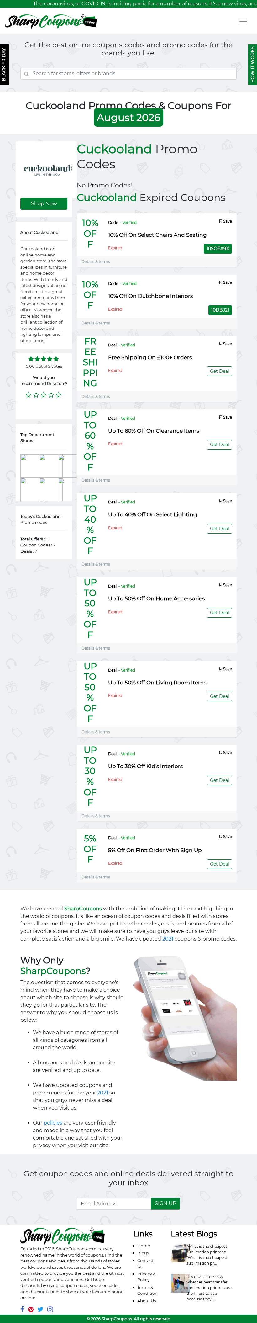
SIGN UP (165, 1203)
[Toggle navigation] (243, 21)
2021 (167, 939)
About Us (146, 1300)
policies (53, 1123)
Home (143, 1245)
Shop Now (44, 204)
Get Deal (219, 371)
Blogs (143, 1252)
